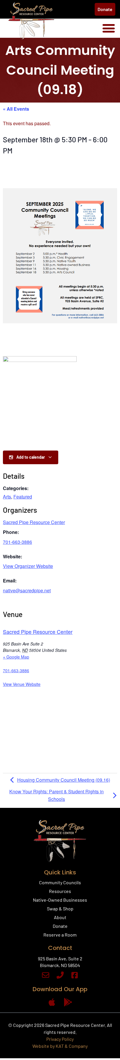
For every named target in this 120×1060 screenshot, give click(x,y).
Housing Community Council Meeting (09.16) (63, 779)
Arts (7, 496)
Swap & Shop (60, 908)
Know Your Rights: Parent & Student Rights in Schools (56, 795)
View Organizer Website (28, 566)
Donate (60, 926)
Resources (60, 891)
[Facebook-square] (74, 975)
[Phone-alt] (60, 975)
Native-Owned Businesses (60, 900)
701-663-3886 (17, 542)
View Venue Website (21, 684)
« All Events (16, 108)
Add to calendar (30, 457)
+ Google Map (16, 657)
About (60, 917)
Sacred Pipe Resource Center (34, 522)
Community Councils (60, 882)
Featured (22, 496)
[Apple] (52, 1002)
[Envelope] (45, 975)
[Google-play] (68, 1002)
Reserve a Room (60, 934)
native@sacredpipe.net (27, 590)
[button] (108, 28)
